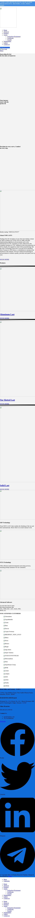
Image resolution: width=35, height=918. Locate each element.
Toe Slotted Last (7, 400)
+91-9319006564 (5, 47)
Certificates (10, 38)
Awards (9, 39)
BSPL (10, 876)
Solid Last (4, 485)
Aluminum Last (7, 314)
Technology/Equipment (13, 36)
